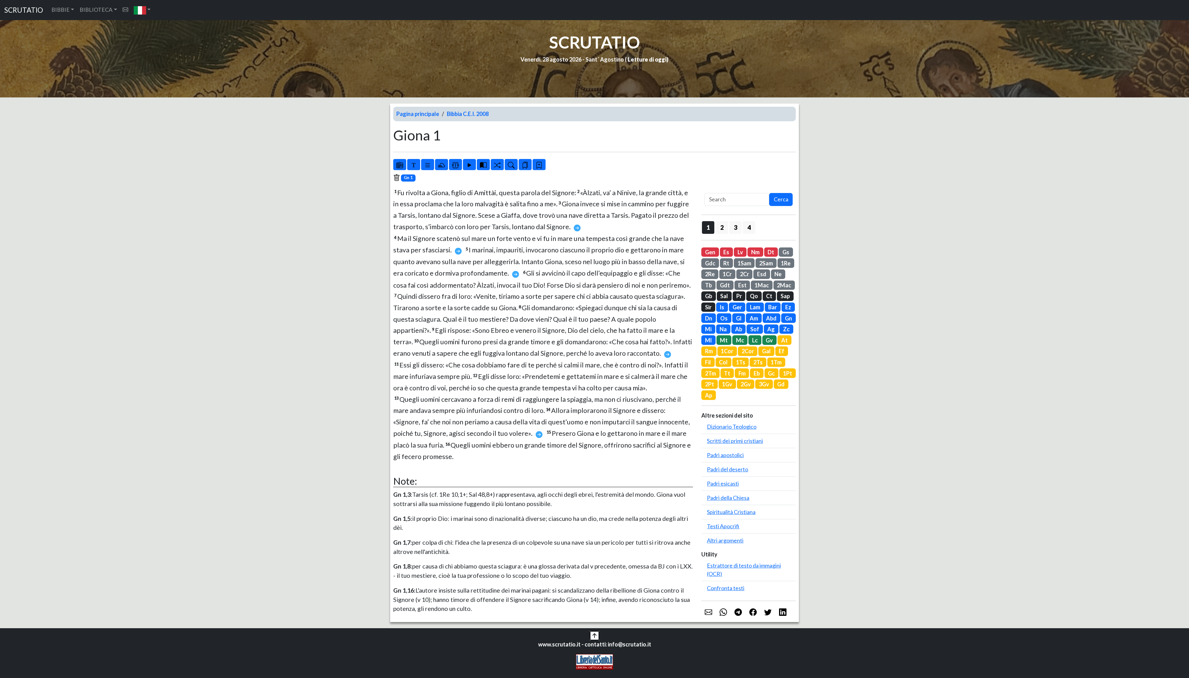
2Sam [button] (766, 263)
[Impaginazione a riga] (427, 164)
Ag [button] (771, 329)
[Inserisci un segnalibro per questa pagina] (539, 164)
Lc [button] (755, 340)
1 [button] (708, 227)
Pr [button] (739, 296)
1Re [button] (785, 263)
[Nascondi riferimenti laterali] (441, 164)
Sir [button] (708, 307)
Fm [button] (742, 373)
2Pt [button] (709, 384)
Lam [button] (755, 307)
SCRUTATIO (23, 10)
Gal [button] (766, 351)
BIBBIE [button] (60, 9)
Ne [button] (778, 274)
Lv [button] (740, 252)
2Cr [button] (744, 274)
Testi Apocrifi (723, 526)
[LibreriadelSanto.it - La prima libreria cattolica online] (594, 661)
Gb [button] (708, 296)
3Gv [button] (764, 384)
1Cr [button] (727, 274)
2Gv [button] (746, 384)
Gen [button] (710, 252)
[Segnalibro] (525, 164)
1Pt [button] (787, 373)
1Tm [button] (776, 362)
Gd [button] (781, 384)
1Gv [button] (727, 384)
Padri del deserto (727, 469)
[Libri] (399, 164)
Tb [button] (708, 285)
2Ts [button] (758, 362)
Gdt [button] (725, 285)
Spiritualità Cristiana (731, 512)
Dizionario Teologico (731, 426)
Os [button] (724, 318)
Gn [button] (788, 318)
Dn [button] (708, 318)
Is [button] (722, 307)
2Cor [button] (748, 351)
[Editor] (455, 164)
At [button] (784, 340)
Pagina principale (417, 113)
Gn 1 (408, 177)
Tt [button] (727, 373)
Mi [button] (708, 329)
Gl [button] (739, 318)
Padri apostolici (725, 455)
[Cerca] (511, 164)
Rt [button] (726, 263)
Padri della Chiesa (728, 497)
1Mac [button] (762, 285)
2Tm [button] (710, 373)
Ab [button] (738, 329)
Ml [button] (708, 340)
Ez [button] (788, 307)
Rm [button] (709, 351)
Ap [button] (708, 395)
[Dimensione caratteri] (413, 164)
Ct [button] (769, 296)
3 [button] (735, 227)
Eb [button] (757, 373)
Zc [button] (786, 329)
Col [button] (723, 362)
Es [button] (726, 252)
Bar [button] (772, 307)
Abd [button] (771, 318)
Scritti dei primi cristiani (735, 440)
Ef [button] (781, 351)
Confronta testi (725, 588)
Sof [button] (754, 329)
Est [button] (742, 285)
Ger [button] (737, 307)
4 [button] (749, 227)
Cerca (781, 199)
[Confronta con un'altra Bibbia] (483, 164)
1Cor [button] (727, 351)
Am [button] (754, 318)
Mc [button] (740, 340)
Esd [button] (761, 274)
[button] (142, 10)
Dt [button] (771, 252)
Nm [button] (755, 252)
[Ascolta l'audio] (469, 164)
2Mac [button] (784, 285)
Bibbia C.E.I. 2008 (468, 113)
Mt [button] (724, 340)
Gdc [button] (710, 263)
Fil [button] (708, 362)
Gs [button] (785, 252)
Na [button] (723, 329)
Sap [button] (785, 296)
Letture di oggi (647, 59)
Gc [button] (771, 373)
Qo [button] (754, 296)
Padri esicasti (723, 483)
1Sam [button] (744, 263)
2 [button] (722, 227)
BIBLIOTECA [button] (96, 9)
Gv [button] (769, 340)
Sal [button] (724, 296)
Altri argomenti (725, 540)
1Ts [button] (740, 362)
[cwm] (125, 10)
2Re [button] (710, 274)
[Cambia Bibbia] (497, 164)
